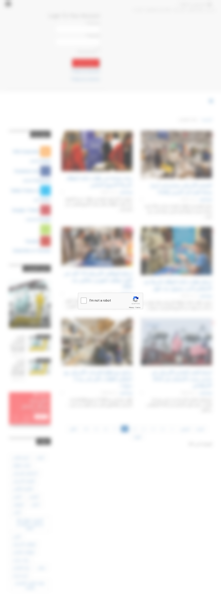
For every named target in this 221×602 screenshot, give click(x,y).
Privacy (131, 307)
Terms (137, 307)
